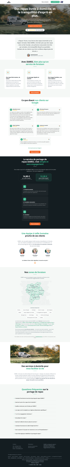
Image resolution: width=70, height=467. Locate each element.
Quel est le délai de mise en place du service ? (26, 421)
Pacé (50, 312)
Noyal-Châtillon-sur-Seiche (29, 312)
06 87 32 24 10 (18, 447)
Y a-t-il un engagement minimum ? (23, 414)
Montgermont (23, 315)
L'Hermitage (31, 315)
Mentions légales (35, 462)
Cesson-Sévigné (26, 309)
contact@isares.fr (19, 448)
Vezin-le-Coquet (41, 309)
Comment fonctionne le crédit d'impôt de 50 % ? (26, 425)
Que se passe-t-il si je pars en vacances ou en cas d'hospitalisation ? (31, 429)
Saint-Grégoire (49, 309)
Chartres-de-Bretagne (45, 315)
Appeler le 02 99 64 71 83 (35, 26)
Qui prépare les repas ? (20, 418)
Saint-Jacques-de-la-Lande (32, 317)
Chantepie (34, 309)
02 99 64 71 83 (56, 1)
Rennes (19, 309)
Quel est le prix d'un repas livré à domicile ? (25, 402)
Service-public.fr (31, 447)
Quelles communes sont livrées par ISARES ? (26, 406)
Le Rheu (41, 317)
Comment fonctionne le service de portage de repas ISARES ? (30, 398)
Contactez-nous (39, 336)
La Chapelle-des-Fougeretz (42, 312)
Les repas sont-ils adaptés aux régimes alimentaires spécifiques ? (31, 410)
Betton (20, 312)
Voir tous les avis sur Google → (35, 148)
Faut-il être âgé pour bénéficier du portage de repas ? (28, 433)
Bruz (37, 315)
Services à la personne (32, 446)
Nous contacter (45, 2)
